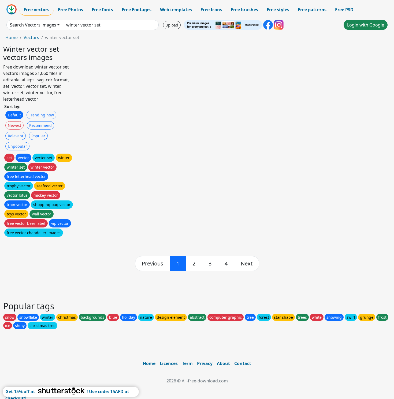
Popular (38, 135)
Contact (242, 363)
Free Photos (70, 10)
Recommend (40, 125)
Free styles (278, 10)
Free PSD (344, 10)
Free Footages (136, 10)
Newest (14, 125)
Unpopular (17, 146)
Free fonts (102, 10)
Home (11, 37)
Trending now (41, 114)
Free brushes (244, 10)
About (223, 363)
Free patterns (312, 10)
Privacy (205, 363)
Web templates (176, 10)
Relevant (15, 135)
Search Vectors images (33, 25)
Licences (169, 363)
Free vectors (36, 10)
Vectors (31, 37)
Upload (171, 25)
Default (14, 114)
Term (187, 363)
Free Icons (211, 10)
